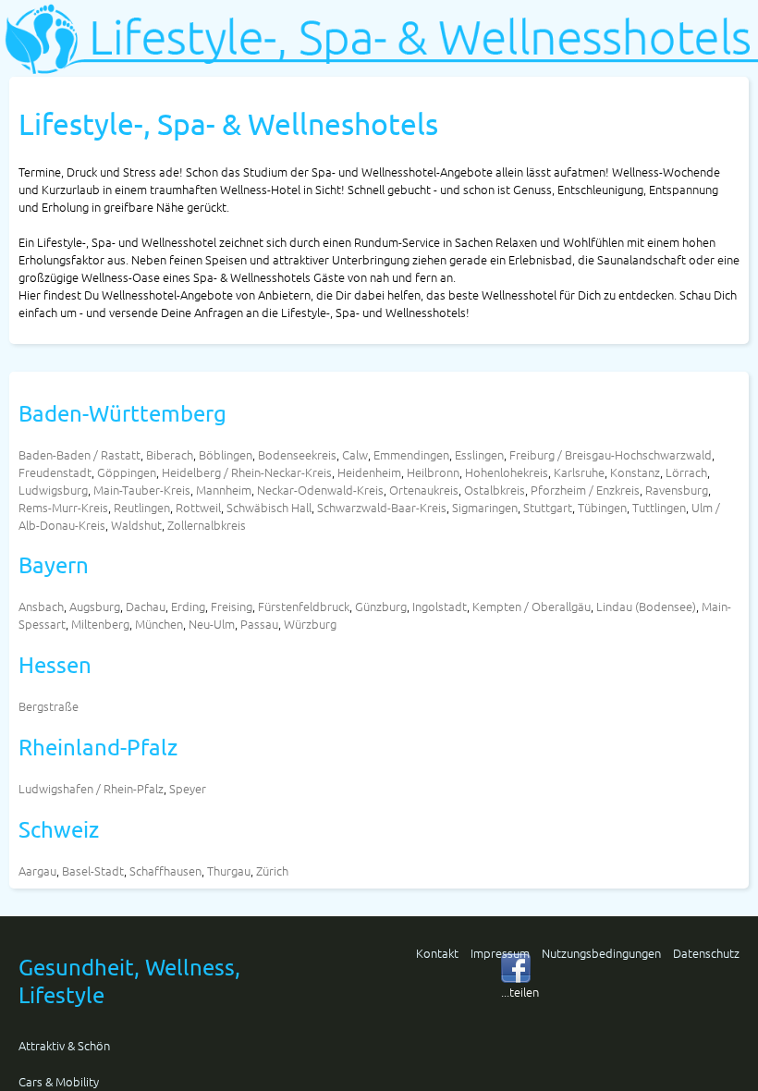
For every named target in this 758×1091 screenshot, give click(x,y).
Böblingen (225, 454)
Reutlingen (142, 507)
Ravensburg (676, 489)
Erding (188, 606)
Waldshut (136, 524)
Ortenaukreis (423, 489)
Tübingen (602, 507)
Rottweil (198, 507)
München (159, 623)
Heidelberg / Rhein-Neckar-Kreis (247, 472)
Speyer (187, 788)
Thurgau (229, 870)
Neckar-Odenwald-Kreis (320, 489)
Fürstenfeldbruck (303, 606)
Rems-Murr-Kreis (63, 507)
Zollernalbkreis (206, 524)
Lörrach (686, 472)
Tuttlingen (659, 507)
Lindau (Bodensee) (646, 606)
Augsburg (94, 606)
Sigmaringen (485, 507)
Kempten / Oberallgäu (531, 606)
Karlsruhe (579, 472)
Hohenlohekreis (506, 472)
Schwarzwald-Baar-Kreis (381, 507)
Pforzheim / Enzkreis (585, 489)
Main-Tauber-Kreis (141, 489)
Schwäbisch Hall (269, 507)
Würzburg (310, 623)
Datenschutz (706, 953)
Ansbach (41, 606)
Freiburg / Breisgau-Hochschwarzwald (610, 454)
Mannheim (223, 489)
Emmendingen (411, 454)
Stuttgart (547, 507)
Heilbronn (433, 472)
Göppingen (126, 472)
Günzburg (381, 606)
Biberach (169, 454)
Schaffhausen (165, 870)
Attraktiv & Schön (64, 1045)
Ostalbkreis (494, 489)
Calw (355, 454)
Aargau (37, 870)
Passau (259, 623)
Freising (231, 606)
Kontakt (437, 953)
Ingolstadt (439, 606)
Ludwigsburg (53, 489)
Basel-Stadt (93, 870)
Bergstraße (48, 706)
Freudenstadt (55, 472)
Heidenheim (369, 472)
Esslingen (479, 454)
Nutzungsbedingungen (601, 953)
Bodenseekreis (297, 454)
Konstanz (635, 472)
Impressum (500, 953)
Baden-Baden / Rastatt (79, 454)
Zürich (272, 870)
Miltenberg (100, 623)
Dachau (145, 606)
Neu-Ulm (212, 623)
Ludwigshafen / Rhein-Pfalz (91, 788)
